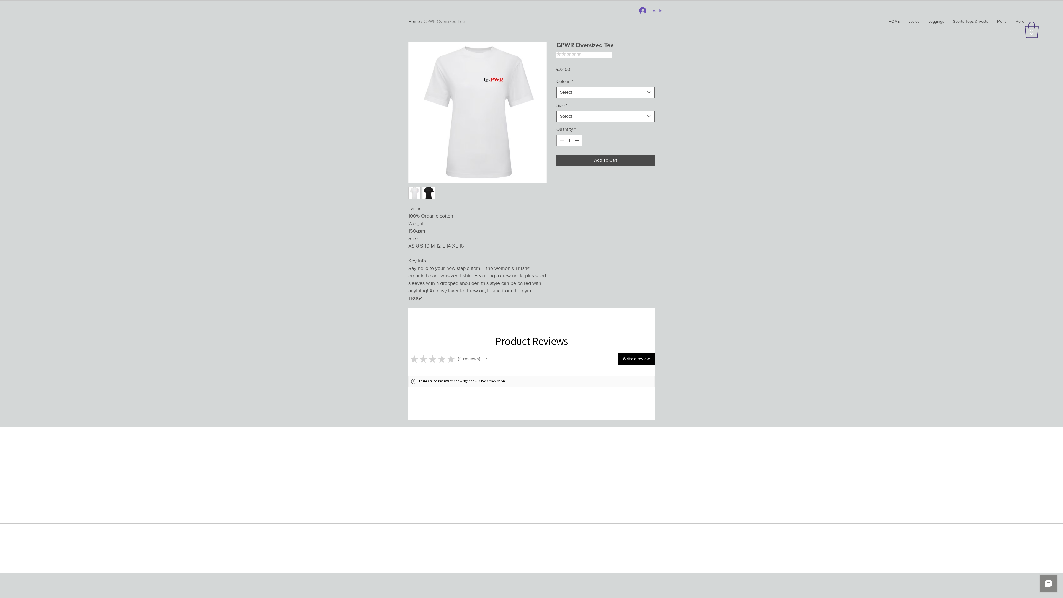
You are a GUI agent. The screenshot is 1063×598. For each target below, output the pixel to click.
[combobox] (605, 92)
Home (414, 21)
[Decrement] (561, 140)
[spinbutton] (569, 140)
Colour (564, 81)
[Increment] (577, 140)
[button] (1032, 30)
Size (561, 105)
